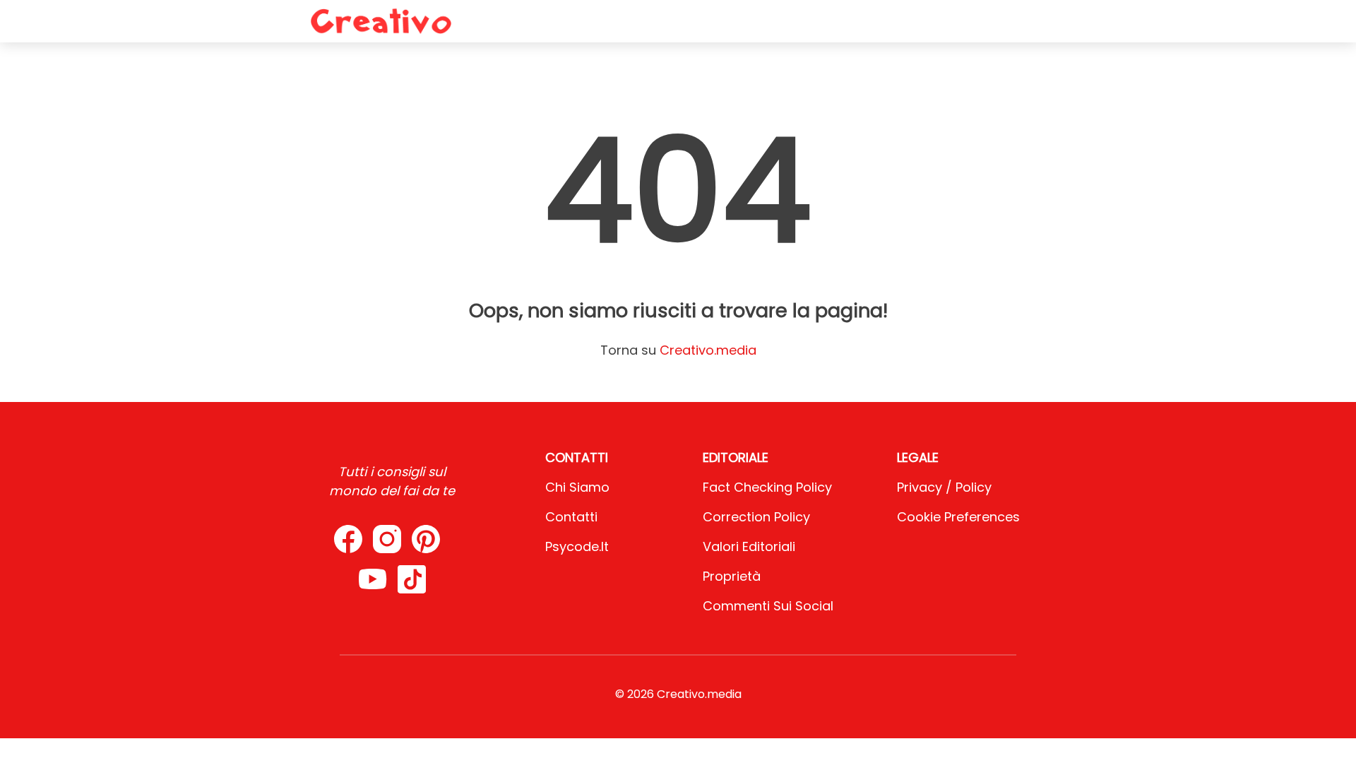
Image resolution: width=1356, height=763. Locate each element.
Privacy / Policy (944, 487)
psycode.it (577, 546)
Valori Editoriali (749, 546)
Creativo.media (708, 350)
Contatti (571, 517)
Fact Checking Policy (767, 487)
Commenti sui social (768, 606)
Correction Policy (756, 517)
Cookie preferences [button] (958, 517)
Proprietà (732, 576)
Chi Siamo (577, 487)
